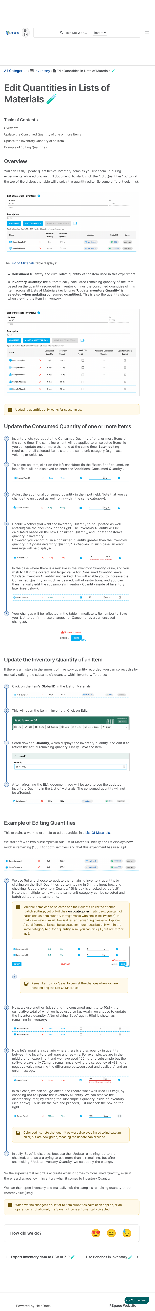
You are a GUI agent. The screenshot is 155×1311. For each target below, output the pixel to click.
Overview (11, 128)
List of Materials (22, 263)
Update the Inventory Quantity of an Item (34, 141)
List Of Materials (97, 833)
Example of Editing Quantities (25, 147)
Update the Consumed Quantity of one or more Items (42, 134)
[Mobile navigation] (147, 33)
